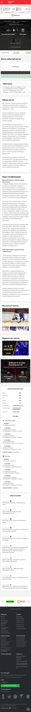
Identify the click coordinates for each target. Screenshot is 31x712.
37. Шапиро (19, 485)
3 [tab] (4, 75)
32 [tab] (18, 77)
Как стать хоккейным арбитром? (21, 657)
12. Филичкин (6, 429)
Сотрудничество (4, 630)
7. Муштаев (19, 431)
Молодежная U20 (20, 618)
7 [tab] (10, 75)
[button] (26, 317)
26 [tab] (9, 77)
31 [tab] (16, 77)
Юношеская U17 (20, 622)
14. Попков (5, 483)
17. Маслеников (6, 477)
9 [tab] (13, 75)
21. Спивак (18, 449)
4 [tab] (6, 75)
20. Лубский (5, 425)
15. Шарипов (19, 437)
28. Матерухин (6, 479)
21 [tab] (1, 77)
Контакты (3, 625)
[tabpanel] (16, 68)
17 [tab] (25, 75)
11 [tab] (16, 75)
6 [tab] (9, 75)
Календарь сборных (20, 628)
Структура (3, 618)
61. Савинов (13, 443)
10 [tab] (15, 75)
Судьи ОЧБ (18, 659)
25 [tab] (7, 77)
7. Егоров (5, 473)
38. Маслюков (13, 466)
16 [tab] (24, 75)
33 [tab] (19, 77)
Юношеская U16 (20, 624)
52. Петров (5, 435)
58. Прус (5, 441)
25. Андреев (6, 437)
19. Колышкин (6, 443)
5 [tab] (7, 75)
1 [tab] (1, 75)
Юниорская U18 (20, 620)
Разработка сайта (5, 708)
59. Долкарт (14, 477)
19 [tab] (28, 75)
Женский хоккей (20, 626)
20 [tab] (30, 75)
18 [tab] (27, 75)
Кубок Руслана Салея (5, 641)
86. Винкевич (6, 485)
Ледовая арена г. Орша (14, 24)
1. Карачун (5, 460)
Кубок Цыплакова (5, 643)
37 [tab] (25, 77)
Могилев (23, 34)
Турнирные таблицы (20, 645)
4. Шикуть (5, 447)
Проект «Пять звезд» (21, 643)
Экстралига (3, 637)
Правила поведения (5, 632)
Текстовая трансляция (16, 52)
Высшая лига (4, 639)
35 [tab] (22, 77)
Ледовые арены (4, 620)
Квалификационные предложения (5, 650)
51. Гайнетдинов (7, 431)
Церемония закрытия (6, 647)
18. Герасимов (6, 465)
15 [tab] (22, 75)
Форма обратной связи (10, 685)
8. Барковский (10, 441)
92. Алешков (6, 471)
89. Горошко (11, 435)
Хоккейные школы (20, 637)
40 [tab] (30, 77)
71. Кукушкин (13, 479)
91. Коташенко (6, 449)
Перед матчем (5, 52)
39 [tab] (28, 77)
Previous (1, 9)
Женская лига (4, 645)
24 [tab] (6, 77)
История (3, 616)
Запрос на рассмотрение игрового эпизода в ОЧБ (22, 664)
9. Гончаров (12, 429)
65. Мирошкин (12, 471)
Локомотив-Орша (8, 34)
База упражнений (20, 639)
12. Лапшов (19, 479)
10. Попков (16, 473)
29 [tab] (13, 77)
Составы (15, 416)
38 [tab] (27, 77)
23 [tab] (4, 77)
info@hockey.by (4, 682)
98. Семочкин (12, 437)
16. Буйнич (10, 447)
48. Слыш (19, 466)
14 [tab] (21, 75)
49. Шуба (12, 465)
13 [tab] (19, 75)
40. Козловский (12, 460)
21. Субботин (6, 466)
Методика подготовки (21, 641)
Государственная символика (4, 628)
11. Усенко (13, 431)
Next (30, 9)
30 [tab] (15, 77)
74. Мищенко (12, 485)
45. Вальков (10, 473)
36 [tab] (24, 77)
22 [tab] (3, 77)
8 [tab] (12, 75)
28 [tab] (12, 77)
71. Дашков (13, 449)
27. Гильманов (19, 443)
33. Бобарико (12, 425)
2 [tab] (3, 75)
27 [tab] (10, 77)
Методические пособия (21, 661)
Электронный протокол (15, 388)
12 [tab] (18, 75)
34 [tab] (21, 77)
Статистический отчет (15, 47)
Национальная (19, 616)
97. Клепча (11, 483)
